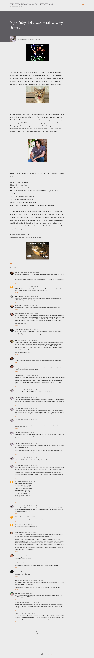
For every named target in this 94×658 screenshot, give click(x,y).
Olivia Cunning (18, 313)
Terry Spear (17, 340)
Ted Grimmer (18, 613)
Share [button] (74, 45)
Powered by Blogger (48, 654)
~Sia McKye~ (18, 555)
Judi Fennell (17, 593)
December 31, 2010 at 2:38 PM (31, 465)
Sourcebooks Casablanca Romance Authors (31, 4)
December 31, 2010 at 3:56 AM (31, 272)
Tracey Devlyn (18, 305)
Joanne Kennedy (19, 375)
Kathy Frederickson (19, 602)
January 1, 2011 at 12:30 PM (29, 532)
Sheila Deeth (18, 516)
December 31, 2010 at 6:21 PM (31, 505)
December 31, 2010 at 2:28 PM (31, 419)
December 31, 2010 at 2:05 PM (31, 397)
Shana (16, 524)
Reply (16, 283)
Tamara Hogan (18, 532)
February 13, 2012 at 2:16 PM (32, 602)
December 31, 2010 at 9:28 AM (30, 305)
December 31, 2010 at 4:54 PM (29, 481)
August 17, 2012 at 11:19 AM (29, 613)
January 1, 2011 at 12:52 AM (28, 516)
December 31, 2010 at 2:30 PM (31, 432)
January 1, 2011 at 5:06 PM (28, 555)
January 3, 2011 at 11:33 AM (35, 571)
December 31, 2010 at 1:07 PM (31, 375)
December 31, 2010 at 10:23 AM (30, 313)
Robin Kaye (17, 365)
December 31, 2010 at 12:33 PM (31, 358)
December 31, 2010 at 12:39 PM (28, 365)
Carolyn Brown (18, 329)
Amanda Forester (19, 272)
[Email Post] (11, 264)
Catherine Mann (19, 358)
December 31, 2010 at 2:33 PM (31, 457)
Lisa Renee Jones (19, 389)
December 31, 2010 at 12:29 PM (29, 340)
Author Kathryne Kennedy (21, 571)
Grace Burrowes (19, 286)
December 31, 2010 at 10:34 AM (30, 329)
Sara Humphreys (19, 296)
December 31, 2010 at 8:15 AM (31, 296)
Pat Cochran (18, 481)
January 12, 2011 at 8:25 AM (28, 593)
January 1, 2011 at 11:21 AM (25, 524)
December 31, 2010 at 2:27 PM (31, 408)
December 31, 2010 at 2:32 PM (31, 443)
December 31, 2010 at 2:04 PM (31, 389)
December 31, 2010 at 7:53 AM (31, 286)
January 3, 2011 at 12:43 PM (37, 580)
